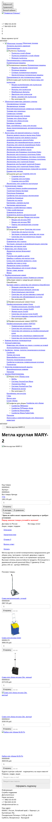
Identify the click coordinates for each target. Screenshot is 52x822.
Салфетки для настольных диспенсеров (23, 195)
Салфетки (11, 352)
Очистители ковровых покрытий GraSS (26, 316)
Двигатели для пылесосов (21, 94)
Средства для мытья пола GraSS (24, 314)
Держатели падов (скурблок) (18, 265)
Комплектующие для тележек (18, 116)
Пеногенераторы (13, 48)
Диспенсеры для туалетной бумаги (20, 162)
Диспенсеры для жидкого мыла (19, 150)
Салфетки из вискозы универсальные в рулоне (25, 362)
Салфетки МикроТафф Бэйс (22, 413)
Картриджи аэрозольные (16, 205)
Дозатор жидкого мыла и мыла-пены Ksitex (24, 135)
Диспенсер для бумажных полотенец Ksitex (24, 152)
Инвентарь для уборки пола (16, 249)
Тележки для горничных (16, 111)
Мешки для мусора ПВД (20, 222)
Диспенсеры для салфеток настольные (22, 183)
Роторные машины (18, 70)
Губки (9, 396)
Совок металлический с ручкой (14, 598)
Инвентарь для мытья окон (15, 246)
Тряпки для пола (13, 355)
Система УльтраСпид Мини (22, 381)
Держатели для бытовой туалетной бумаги (24, 164)
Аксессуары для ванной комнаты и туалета (22, 133)
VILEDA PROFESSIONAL (14, 374)
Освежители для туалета (16, 241)
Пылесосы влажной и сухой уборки (25, 56)
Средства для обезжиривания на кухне (26, 297)
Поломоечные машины (36, 65)
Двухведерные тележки (16, 106)
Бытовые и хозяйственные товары (18, 208)
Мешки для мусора (31, 217)
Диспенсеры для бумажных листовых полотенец (26, 157)
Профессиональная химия (15, 275)
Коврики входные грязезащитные (18, 340)
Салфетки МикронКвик (20, 410)
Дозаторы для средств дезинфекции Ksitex (24, 145)
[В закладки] (14, 650)
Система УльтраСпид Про (21, 386)
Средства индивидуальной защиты (19, 367)
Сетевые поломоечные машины (24, 72)
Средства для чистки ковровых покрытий (27, 294)
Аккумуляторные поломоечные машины (27, 75)
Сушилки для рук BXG (20, 181)
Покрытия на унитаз (14, 200)
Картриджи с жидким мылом (18, 203)
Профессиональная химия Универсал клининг (25, 277)
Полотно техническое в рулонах (19, 360)
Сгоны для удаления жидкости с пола (22, 261)
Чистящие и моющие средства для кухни (27, 234)
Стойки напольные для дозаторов (20, 147)
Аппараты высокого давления (18, 46)
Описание (8, 530)
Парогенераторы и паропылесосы (20, 60)
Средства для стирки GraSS (22, 309)
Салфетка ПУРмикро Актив (22, 408)
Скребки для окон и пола (16, 263)
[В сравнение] (17, 650)
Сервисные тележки (14, 113)
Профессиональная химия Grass (20, 304)
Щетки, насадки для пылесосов (23, 97)
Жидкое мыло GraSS (19, 311)
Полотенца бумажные (15, 193)
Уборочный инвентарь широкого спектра (21, 101)
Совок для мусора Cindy (11, 638)
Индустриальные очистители (22, 292)
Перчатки (10, 372)
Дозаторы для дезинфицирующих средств (23, 142)
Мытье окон (11, 398)
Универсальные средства (21, 326)
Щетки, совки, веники (15, 270)
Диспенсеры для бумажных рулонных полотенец (26, 159)
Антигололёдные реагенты (17, 348)
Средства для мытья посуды (22, 232)
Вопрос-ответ (9, 544)
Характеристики (10, 535)
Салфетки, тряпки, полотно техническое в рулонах (25, 350)
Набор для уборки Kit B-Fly (12, 756)
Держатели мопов (18, 389)
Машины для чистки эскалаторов (24, 68)
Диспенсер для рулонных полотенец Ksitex (24, 154)
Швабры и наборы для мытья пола (20, 258)
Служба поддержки (9, 792)
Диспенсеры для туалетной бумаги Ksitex (23, 166)
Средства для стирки (15, 239)
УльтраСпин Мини (18, 384)
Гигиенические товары (14, 186)
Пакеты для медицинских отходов (24, 224)
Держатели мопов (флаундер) (19, 251)
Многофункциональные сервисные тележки (24, 109)
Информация (7, 790)
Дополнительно (8, 795)
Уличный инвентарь (12, 343)
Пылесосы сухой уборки (21, 53)
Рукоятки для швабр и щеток (18, 256)
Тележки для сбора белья (17, 118)
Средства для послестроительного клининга (29, 338)
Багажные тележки (14, 123)
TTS (3, 497)
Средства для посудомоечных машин (26, 237)
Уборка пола (24, 376)
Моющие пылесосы (19, 58)
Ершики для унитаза (15, 171)
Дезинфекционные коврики (17, 369)
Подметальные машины (16, 63)
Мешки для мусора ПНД (21, 220)
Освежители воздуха (15, 212)
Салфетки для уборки (35, 403)
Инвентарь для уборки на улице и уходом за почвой (27, 345)
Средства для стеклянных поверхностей (27, 336)
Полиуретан (11, 364)
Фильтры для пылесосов (21, 89)
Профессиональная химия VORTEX (21, 324)
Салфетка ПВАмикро (19, 406)
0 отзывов (7, 513)
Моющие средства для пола (22, 287)
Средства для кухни (33, 229)
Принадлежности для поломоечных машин (24, 77)
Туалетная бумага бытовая (17, 191)
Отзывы (7, 539)
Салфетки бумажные (15, 198)
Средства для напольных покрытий (25, 328)
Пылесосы (21, 51)
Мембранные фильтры (20, 92)
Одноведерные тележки (16, 104)
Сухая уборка (12, 401)
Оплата (7, 549)
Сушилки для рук (29, 174)
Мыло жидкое (12, 227)
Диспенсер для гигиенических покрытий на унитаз (26, 169)
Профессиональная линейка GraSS (25, 307)
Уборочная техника (30, 43)
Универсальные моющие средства (25, 290)
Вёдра (9, 273)
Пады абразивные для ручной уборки (21, 268)
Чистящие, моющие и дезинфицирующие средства (27, 244)
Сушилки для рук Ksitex (20, 179)
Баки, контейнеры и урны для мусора (21, 125)
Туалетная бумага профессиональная (22, 188)
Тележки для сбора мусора (17, 121)
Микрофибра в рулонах (16, 357)
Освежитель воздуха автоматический (21, 215)
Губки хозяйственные (15, 210)
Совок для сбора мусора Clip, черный (17, 677)
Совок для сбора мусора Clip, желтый (17, 717)
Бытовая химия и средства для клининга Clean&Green (28, 285)
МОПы (9, 253)
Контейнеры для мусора (16, 393)
